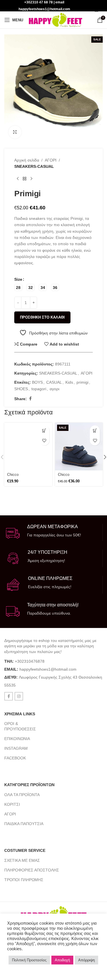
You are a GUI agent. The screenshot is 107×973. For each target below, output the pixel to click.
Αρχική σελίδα (26, 160)
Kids (69, 382)
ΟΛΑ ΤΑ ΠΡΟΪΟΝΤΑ (22, 794)
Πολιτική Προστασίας (29, 960)
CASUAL (54, 382)
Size (18, 279)
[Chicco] (28, 446)
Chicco (13, 475)
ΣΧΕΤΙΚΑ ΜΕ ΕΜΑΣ (22, 860)
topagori (38, 389)
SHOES (21, 389)
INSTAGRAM (16, 748)
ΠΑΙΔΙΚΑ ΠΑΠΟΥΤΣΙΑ (23, 823)
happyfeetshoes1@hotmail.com (47, 669)
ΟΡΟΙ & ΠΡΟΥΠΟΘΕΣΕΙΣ (20, 726)
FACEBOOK (15, 758)
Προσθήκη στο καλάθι (42, 317)
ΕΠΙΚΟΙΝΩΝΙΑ (17, 738)
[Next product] (31, 178)
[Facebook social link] (30, 398)
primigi (82, 382)
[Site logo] (55, 19)
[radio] (18, 287)
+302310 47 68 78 (38, 2)
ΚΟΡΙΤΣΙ (12, 804)
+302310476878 (30, 661)
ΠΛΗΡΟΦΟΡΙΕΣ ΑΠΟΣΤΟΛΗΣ (31, 870)
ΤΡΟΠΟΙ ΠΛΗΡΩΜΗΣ (23, 879)
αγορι (54, 389)
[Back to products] (24, 178)
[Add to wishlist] (44, 440)
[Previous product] (17, 178)
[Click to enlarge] (15, 132)
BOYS (37, 382)
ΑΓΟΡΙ (50, 160)
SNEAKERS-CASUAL (34, 166)
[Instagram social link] (96, 10)
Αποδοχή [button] (62, 960)
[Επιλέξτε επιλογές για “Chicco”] (44, 430)
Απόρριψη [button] (86, 960)
